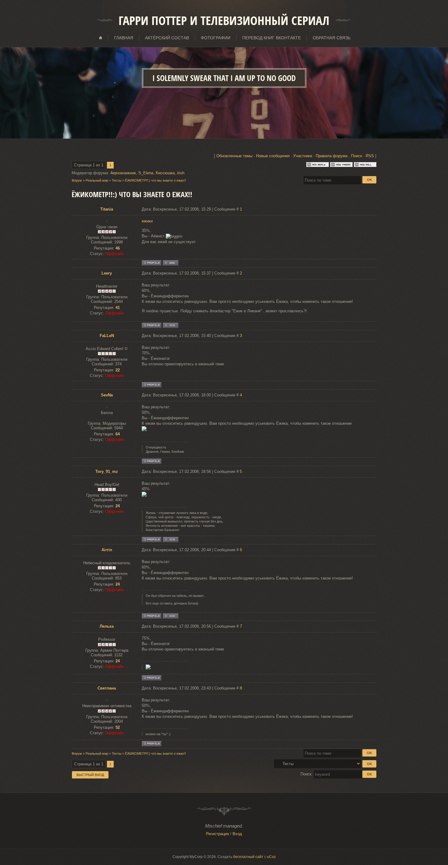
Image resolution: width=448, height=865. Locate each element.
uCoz (271, 857)
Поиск (356, 156)
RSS (370, 156)
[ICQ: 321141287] (171, 616)
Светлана (107, 688)
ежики (147, 221)
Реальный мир (97, 180)
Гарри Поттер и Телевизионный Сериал (224, 20)
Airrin (106, 550)
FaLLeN (107, 335)
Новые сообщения (273, 156)
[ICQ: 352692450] (171, 539)
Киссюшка (165, 173)
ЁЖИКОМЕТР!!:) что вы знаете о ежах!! (155, 180)
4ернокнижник (123, 173)
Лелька (107, 626)
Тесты (116, 180)
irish (180, 173)
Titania (106, 209)
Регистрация (217, 833)
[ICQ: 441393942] (171, 325)
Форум (77, 180)
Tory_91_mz (106, 471)
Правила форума (331, 156)
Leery (106, 273)
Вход (237, 833)
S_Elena (145, 173)
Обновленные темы (234, 156)
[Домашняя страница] (171, 263)
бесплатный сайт (248, 857)
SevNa (107, 395)
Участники (302, 156)
